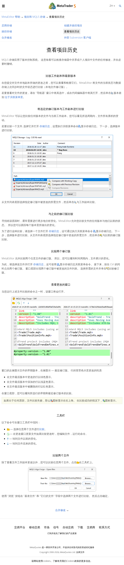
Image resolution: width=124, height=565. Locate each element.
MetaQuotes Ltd (67, 552)
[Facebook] (57, 539)
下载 (80, 527)
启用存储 (7, 25)
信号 (56, 527)
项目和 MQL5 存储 (34, 17)
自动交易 (68, 527)
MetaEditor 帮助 (11, 17)
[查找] (120, 5)
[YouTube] (67, 539)
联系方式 (104, 527)
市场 (46, 527)
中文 (110, 5)
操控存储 (7, 31)
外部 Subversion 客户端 (77, 37)
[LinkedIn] (62, 539)
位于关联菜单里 (14, 97)
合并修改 (7, 37)
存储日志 (45, 126)
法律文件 (80, 552)
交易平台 (19, 527)
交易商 (91, 527)
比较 (41, 429)
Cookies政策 (72, 560)
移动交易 (34, 527)
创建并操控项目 (73, 25)
